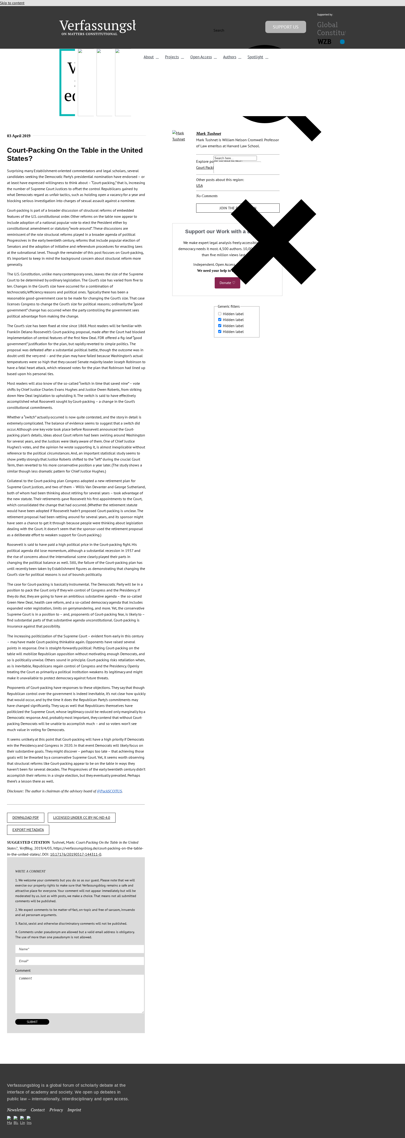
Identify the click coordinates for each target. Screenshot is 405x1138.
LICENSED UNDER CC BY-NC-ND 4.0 (81, 817)
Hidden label (233, 313)
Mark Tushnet (208, 133)
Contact (38, 1109)
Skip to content (12, 2)
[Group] (109, 21)
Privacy (56, 1109)
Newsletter (16, 1109)
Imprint (74, 1109)
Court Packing (207, 167)
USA (199, 185)
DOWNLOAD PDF (25, 817)
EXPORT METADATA (28, 829)
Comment (22, 970)
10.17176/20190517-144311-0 (75, 854)
